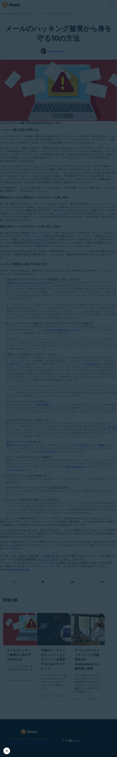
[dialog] (58, 378)
